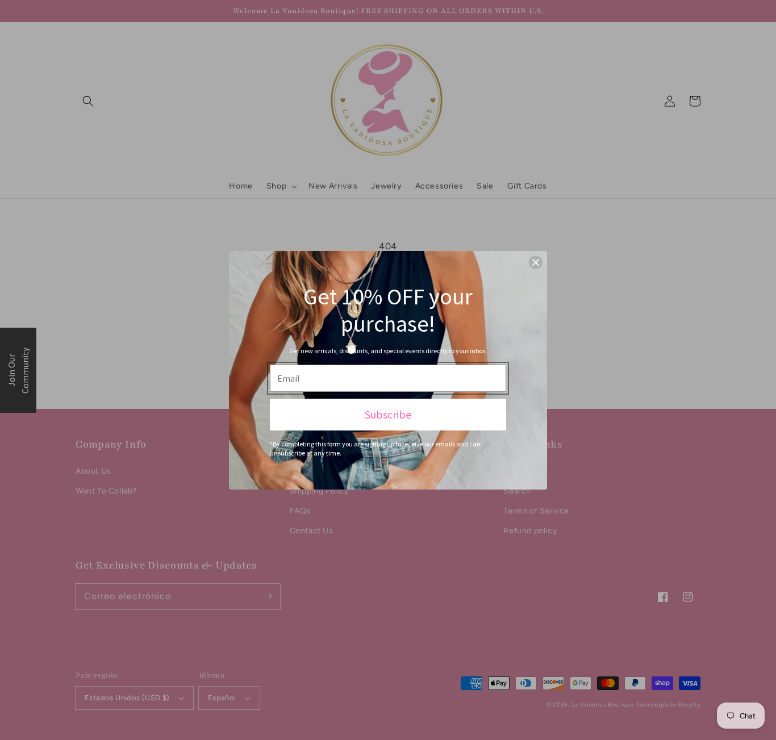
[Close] (536, 262)
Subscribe (388, 414)
